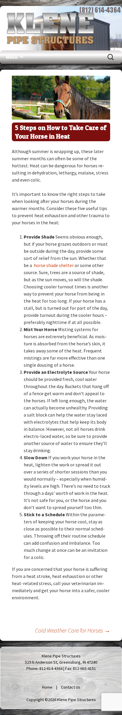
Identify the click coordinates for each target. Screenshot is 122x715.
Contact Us (70, 687)
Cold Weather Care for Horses (72, 630)
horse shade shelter (54, 265)
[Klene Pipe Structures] (50, 28)
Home (47, 687)
